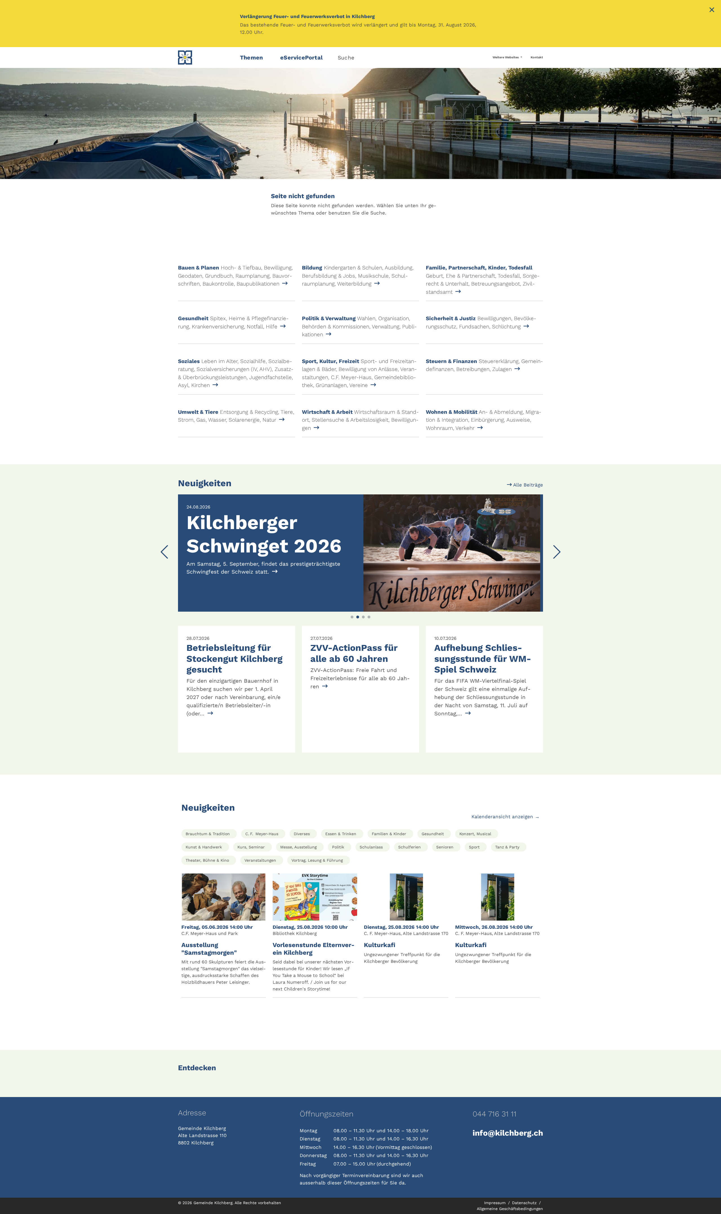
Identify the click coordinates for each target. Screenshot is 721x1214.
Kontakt (537, 57)
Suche (346, 57)
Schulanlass (371, 847)
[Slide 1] (352, 617)
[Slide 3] (363, 617)
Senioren (444, 847)
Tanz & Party (507, 847)
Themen (251, 57)
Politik (338, 847)
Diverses (302, 834)
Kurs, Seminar (251, 847)
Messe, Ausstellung (298, 847)
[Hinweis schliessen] (712, 10)
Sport (474, 847)
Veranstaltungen (260, 860)
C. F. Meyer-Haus (261, 834)
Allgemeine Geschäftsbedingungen (510, 1208)
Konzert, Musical (475, 834)
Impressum (495, 1202)
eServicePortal (301, 57)
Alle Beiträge (527, 485)
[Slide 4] (369, 617)
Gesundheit (433, 834)
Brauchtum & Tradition (208, 834)
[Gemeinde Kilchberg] (205, 57)
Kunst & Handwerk (204, 847)
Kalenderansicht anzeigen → (505, 816)
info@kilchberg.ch (508, 1133)
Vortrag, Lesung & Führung (317, 860)
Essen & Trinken (340, 834)
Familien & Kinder (389, 834)
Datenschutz (525, 1202)
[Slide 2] (357, 617)
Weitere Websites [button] (506, 57)
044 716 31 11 (495, 1113)
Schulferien (409, 847)
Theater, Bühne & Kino (207, 860)
